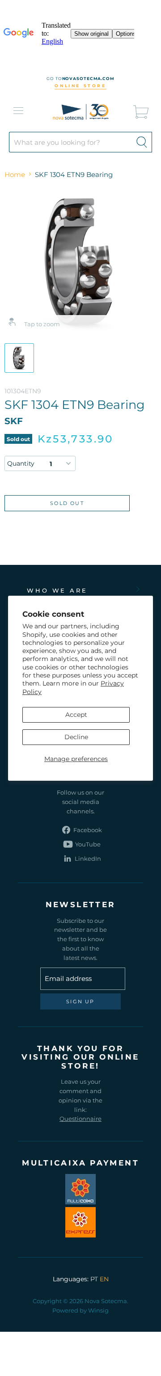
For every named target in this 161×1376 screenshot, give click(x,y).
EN (104, 1279)
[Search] (141, 142)
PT (94, 1279)
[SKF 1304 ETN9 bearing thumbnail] (19, 358)
